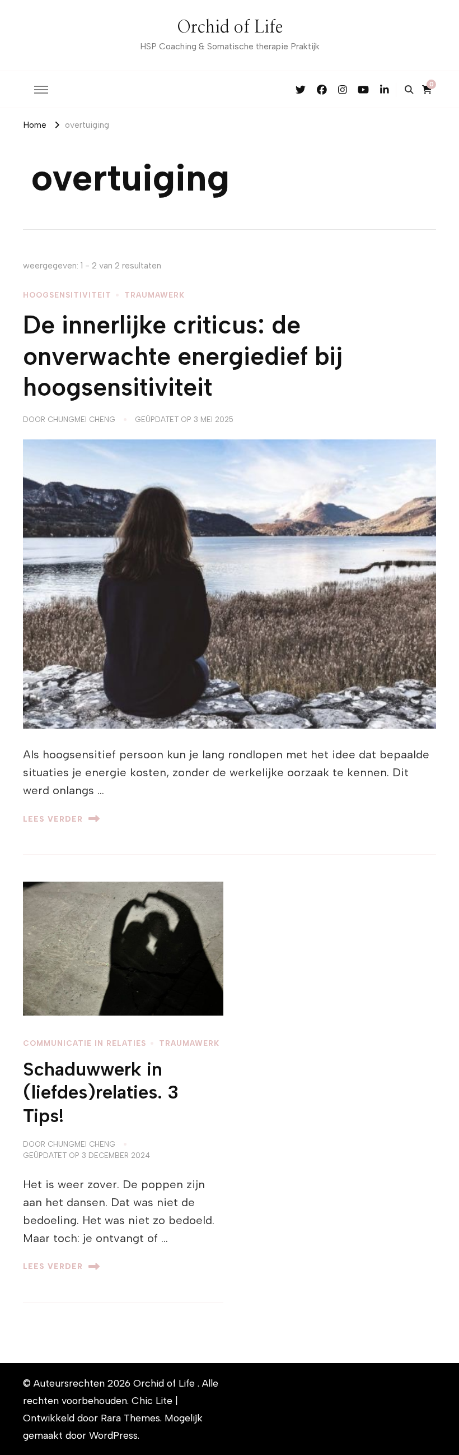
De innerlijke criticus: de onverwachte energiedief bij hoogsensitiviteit (183, 356)
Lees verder (53, 818)
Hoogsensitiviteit (67, 294)
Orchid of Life (230, 27)
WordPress (113, 1435)
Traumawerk (154, 294)
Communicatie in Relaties (84, 1043)
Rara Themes (130, 1418)
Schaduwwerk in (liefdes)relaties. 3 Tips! (101, 1092)
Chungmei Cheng (81, 419)
